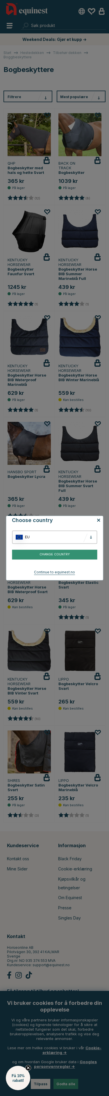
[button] (18, 1078)
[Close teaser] (28, 1068)
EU (27, 537)
